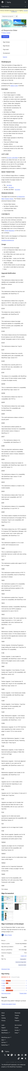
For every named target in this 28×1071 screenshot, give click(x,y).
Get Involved (18, 1025)
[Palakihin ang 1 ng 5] (11, 897)
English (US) (24, 955)
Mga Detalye (6, 42)
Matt (3, 1040)
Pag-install (5, 49)
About (3, 1013)
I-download (5, 36)
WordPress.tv (5, 1032)
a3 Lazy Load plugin (12, 157)
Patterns (17, 1020)
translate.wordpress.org (7, 240)
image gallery (23, 959)
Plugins (16, 1018)
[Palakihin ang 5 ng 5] (24, 905)
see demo (9, 185)
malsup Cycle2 (14, 85)
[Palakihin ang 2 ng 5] (11, 904)
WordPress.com (6, 1037)
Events (16, 1027)
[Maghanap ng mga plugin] (16, 16)
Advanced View (5, 969)
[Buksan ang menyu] (25, 2)
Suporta (5, 57)
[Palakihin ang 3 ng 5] (11, 912)
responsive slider (22, 965)
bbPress (4, 1042)
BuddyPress (5, 1045)
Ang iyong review (5, 993)
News (2, 1015)
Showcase (17, 1013)
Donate (17, 1030)
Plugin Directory (5, 6)
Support (3, 1027)
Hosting (3, 1018)
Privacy (3, 1020)
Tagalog (7, 1051)
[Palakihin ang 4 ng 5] (24, 897)
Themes (17, 1015)
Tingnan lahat (23, 993)
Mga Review (6, 45)
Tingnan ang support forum (8, 1004)
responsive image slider (21, 962)
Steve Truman (6, 32)
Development (6, 53)
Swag (17, 1032)
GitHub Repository (10, 230)
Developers (4, 1030)
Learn (2, 1025)
